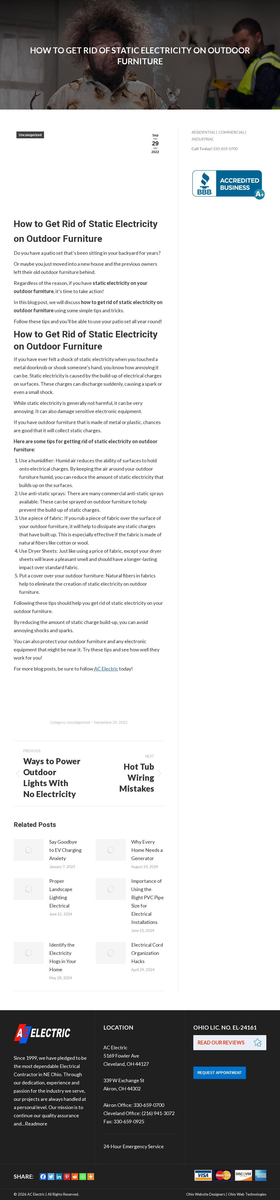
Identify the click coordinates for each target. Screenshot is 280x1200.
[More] (90, 1176)
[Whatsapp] (82, 1176)
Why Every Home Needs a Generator (147, 850)
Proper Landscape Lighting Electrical (60, 893)
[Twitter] (51, 1176)
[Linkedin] (59, 1176)
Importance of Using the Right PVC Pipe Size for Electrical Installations (147, 901)
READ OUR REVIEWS (221, 1042)
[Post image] (29, 850)
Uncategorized (30, 135)
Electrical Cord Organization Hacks (147, 953)
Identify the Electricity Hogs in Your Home (62, 957)
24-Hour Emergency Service (133, 1146)
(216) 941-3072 (158, 1113)
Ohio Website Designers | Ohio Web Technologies (226, 1194)
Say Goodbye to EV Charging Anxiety (65, 850)
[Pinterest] (66, 1176)
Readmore (36, 1124)
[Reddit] (74, 1176)
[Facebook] (43, 1176)
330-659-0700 (225, 148)
